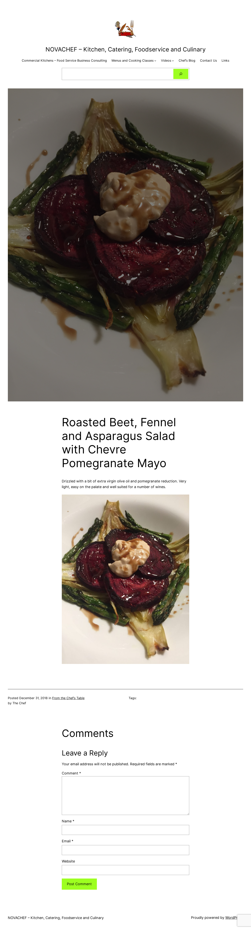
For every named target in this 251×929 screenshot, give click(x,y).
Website (68, 861)
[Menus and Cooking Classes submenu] (155, 61)
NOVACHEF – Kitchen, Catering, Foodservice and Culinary (125, 49)
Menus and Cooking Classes (133, 60)
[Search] (180, 74)
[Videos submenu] (173, 61)
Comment (71, 773)
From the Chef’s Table (68, 698)
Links (225, 60)
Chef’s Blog (187, 60)
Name (68, 821)
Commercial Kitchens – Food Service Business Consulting (64, 60)
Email (67, 841)
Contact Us (208, 60)
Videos (166, 60)
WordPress (234, 918)
